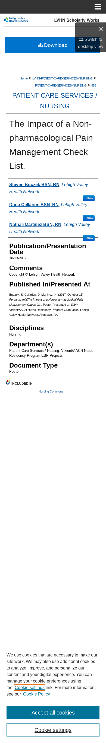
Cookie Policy (36, 694)
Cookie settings (30, 687)
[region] (53, 694)
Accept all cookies (53, 713)
